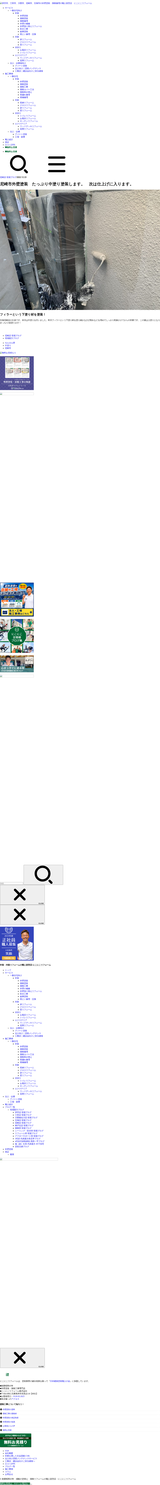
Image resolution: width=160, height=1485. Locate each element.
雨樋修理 (24, 97)
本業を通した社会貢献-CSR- (17, 1456)
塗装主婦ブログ (22, 1146)
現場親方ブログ (12, 338)
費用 (12, 1154)
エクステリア (21, 55)
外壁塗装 (24, 16)
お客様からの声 (9, 1426)
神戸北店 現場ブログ (24, 1125)
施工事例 (9, 74)
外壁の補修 (25, 24)
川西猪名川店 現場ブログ (26, 1118)
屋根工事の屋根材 (9, 1414)
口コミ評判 (10, 145)
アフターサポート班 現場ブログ (29, 1136)
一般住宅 (14, 76)
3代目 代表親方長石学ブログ (27, 1139)
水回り (18, 47)
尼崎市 (8, 348)
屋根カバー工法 (27, 89)
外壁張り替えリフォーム (31, 26)
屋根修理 (24, 21)
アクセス (15, 1399)
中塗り (8, 345)
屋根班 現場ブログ (23, 1128)
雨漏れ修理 (25, 95)
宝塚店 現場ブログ (23, 1120)
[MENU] (57, 173)
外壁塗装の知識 (9, 1422)
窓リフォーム (26, 45)
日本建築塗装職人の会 (60, 1381)
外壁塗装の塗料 (9, 1409)
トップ (8, 970)
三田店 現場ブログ (23, 1115)
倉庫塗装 (24, 31)
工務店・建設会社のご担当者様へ (20, 1461)
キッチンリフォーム (29, 121)
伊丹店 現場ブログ (23, 1112)
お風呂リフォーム (28, 50)
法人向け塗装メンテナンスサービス (21, 1458)
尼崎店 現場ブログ (8, 177)
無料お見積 (7, 1430)
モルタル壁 (10, 343)
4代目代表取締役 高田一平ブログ (29, 1141)
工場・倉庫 (20, 137)
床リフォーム (26, 39)
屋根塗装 (24, 18)
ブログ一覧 (10, 1107)
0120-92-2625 (18, 1396)
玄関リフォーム (27, 60)
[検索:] (12, 883)
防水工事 (24, 29)
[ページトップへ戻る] (31, 1484)
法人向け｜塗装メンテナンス (28, 68)
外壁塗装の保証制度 (10, 1418)
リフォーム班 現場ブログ (26, 1133)
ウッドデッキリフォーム (31, 58)
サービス (9, 8)
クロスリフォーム (28, 42)
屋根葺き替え (26, 92)
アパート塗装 (21, 66)
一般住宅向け (16, 10)
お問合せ (9, 1474)
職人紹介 (9, 139)
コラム (8, 1472)
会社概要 (9, 1453)
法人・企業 (15, 132)
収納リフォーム (27, 103)
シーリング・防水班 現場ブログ (29, 1131)
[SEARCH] (19, 173)
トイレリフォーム (28, 53)
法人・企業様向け (18, 63)
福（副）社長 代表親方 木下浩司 (29, 1144)
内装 (17, 37)
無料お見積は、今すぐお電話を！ (15, 1483)
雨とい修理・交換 (28, 34)
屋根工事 (24, 87)
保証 (7, 142)
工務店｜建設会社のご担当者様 (29, 71)
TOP (7, 1451)
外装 (17, 13)
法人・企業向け (17, 1028)
